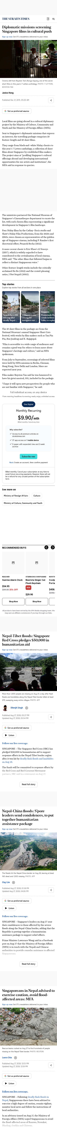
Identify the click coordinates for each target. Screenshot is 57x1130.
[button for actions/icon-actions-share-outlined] (51, 100)
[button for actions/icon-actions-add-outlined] (26, 708)
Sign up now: (7, 36)
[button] (48, 19)
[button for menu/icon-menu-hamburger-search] (53, 18)
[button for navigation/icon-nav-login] (48, 19)
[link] (15, 19)
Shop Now (13, 601)
